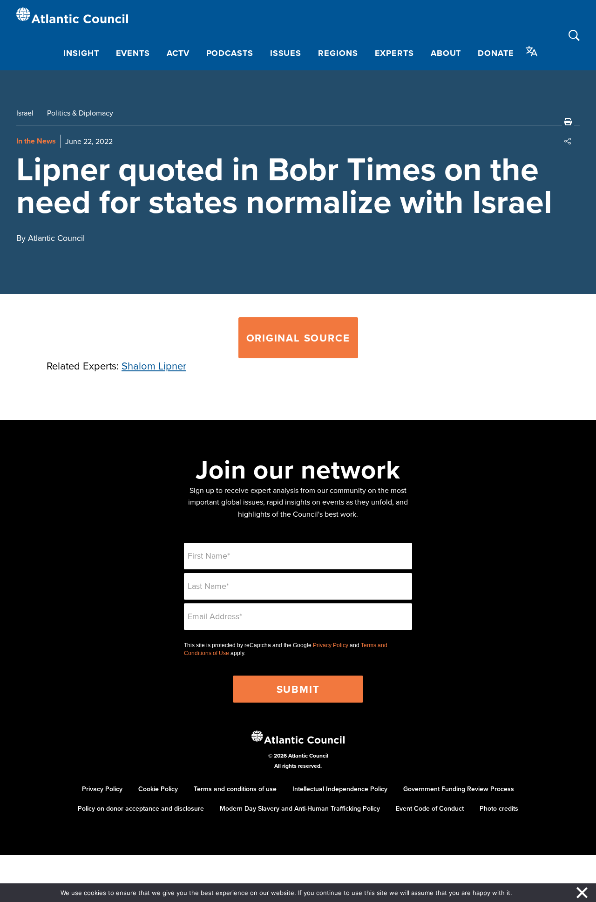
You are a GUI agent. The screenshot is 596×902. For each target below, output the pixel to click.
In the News (36, 141)
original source (298, 337)
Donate (496, 53)
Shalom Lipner (154, 365)
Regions (338, 53)
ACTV (178, 53)
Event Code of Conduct (430, 808)
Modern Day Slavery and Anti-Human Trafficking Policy (300, 808)
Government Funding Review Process (458, 788)
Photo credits (499, 808)
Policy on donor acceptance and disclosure (141, 808)
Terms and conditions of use (235, 788)
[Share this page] (568, 141)
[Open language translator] (531, 51)
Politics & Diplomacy (80, 113)
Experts (394, 53)
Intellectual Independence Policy (339, 788)
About (446, 53)
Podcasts (229, 53)
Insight (81, 53)
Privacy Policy (330, 645)
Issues (285, 53)
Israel (25, 113)
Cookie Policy (158, 788)
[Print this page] (568, 122)
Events (133, 53)
